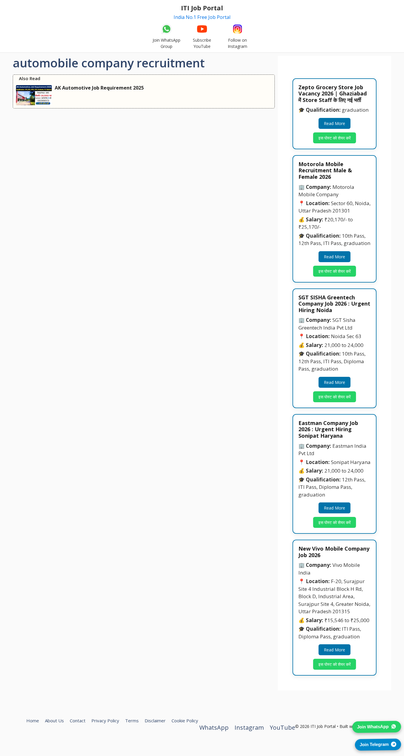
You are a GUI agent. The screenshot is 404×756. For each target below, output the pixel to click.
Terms (132, 720)
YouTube (282, 727)
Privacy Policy (105, 720)
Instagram (249, 727)
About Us (54, 720)
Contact (77, 720)
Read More (334, 123)
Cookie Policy (185, 720)
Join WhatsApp (373, 726)
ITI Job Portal (202, 7)
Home (32, 720)
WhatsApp (214, 727)
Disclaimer (155, 720)
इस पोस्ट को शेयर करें (334, 138)
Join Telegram (374, 743)
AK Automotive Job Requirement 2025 (99, 88)
